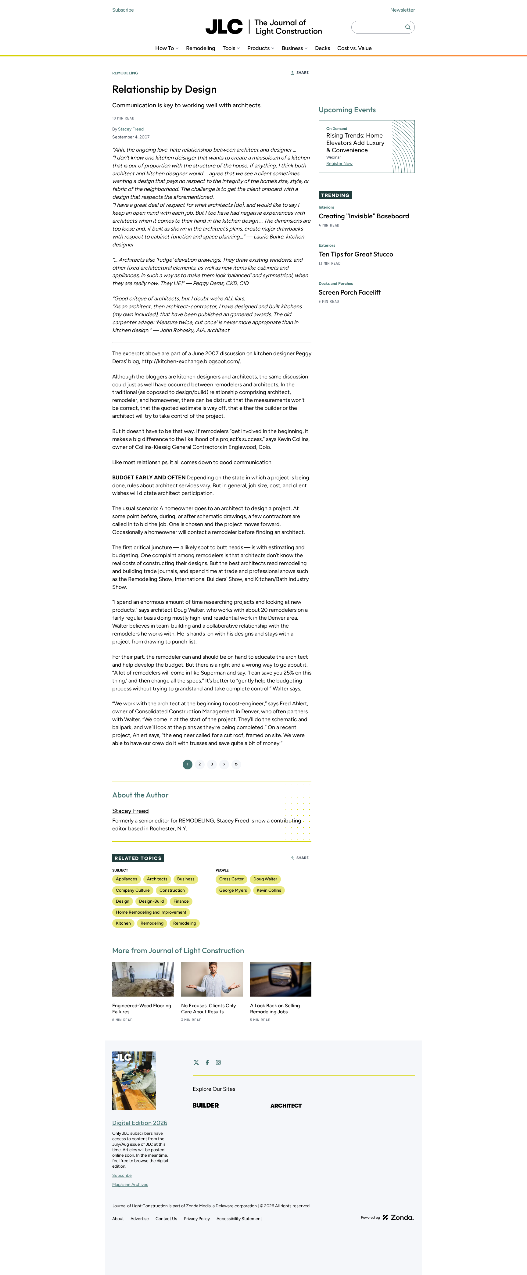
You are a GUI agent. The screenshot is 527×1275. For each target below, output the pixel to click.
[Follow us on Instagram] (218, 1062)
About (118, 1218)
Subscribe (123, 10)
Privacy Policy (197, 1218)
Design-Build (151, 901)
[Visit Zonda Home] (387, 1217)
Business (292, 48)
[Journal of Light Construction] (264, 27)
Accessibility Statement (239, 1218)
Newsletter (402, 10)
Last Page (236, 764)
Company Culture (133, 890)
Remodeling (200, 48)
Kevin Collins (269, 890)
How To (164, 48)
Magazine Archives (130, 1184)
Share (302, 72)
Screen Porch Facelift (350, 292)
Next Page (224, 764)
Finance (181, 901)
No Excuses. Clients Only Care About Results (208, 1009)
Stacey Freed (131, 129)
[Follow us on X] (196, 1062)
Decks (322, 48)
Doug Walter (265, 879)
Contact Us (166, 1218)
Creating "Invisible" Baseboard (364, 216)
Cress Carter (231, 879)
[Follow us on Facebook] (207, 1062)
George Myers (233, 890)
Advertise (140, 1218)
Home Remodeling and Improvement (151, 912)
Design (122, 901)
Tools (229, 48)
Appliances (126, 879)
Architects (157, 879)
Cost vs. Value (354, 48)
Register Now (339, 164)
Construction (172, 890)
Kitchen (123, 923)
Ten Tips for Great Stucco (356, 254)
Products (258, 48)
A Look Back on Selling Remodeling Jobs (275, 1009)
